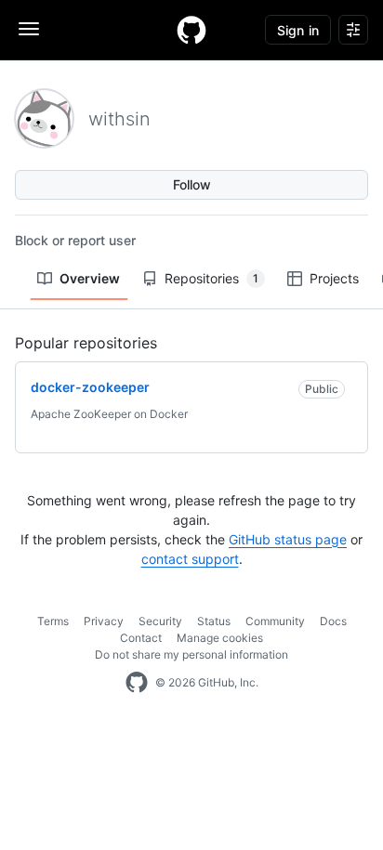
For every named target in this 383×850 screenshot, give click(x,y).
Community (275, 621)
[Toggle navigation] (29, 29)
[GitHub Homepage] (136, 683)
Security (160, 621)
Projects (334, 278)
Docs (333, 621)
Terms (53, 621)
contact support (190, 559)
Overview (89, 278)
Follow (192, 184)
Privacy (104, 621)
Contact (141, 638)
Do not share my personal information (191, 654)
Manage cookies (220, 638)
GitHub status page (288, 539)
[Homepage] (191, 30)
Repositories (211, 278)
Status (214, 621)
